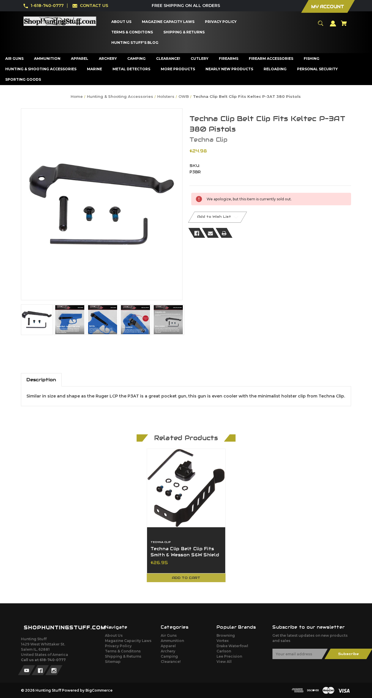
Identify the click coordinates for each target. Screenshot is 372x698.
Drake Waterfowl (232, 646)
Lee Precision (229, 656)
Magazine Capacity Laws (128, 640)
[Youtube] (27, 670)
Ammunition (172, 640)
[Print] (224, 232)
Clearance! (170, 661)
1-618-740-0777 (47, 5)
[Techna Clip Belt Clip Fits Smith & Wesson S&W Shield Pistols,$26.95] (186, 488)
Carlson (224, 651)
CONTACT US (94, 5)
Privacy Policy (118, 646)
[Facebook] (197, 232)
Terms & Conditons (123, 651)
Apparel (168, 646)
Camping (169, 656)
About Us (114, 635)
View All (224, 661)
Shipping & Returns (123, 656)
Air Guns (169, 635)
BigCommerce (98, 690)
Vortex (223, 640)
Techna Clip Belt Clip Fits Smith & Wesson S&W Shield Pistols (185, 555)
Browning (226, 635)
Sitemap (113, 661)
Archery (168, 651)
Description (41, 379)
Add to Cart (186, 577)
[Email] (210, 232)
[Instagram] (54, 670)
